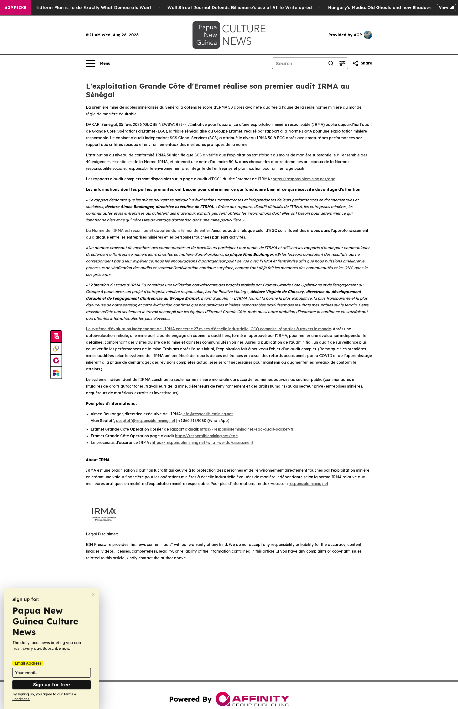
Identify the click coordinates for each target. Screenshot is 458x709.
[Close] (93, 594)
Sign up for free (51, 685)
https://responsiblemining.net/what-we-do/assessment (202, 442)
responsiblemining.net (308, 483)
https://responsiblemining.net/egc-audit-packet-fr (246, 429)
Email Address (28, 663)
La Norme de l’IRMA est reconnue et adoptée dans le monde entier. (148, 230)
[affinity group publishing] (56, 361)
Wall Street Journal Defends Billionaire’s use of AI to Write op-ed (239, 7)
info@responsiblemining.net (207, 413)
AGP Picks (15, 7)
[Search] (331, 63)
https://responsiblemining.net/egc (304, 178)
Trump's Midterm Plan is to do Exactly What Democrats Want (83, 7)
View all (446, 7)
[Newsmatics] (56, 372)
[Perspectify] (56, 349)
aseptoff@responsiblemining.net (145, 420)
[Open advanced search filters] (342, 63)
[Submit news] (56, 337)
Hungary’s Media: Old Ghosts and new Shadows (380, 7)
